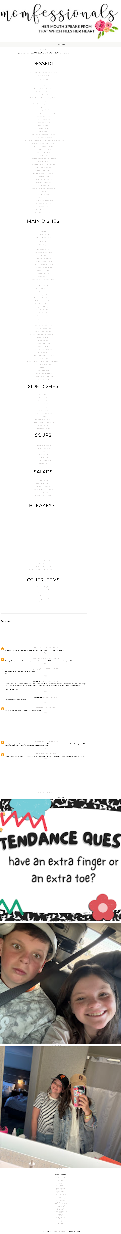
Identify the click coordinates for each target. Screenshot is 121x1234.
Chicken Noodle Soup (43, 328)
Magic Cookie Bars (43, 152)
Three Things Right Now (60, 1211)
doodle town (60, 1218)
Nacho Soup (44, 457)
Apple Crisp (44, 155)
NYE (60, 1197)
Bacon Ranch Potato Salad (43, 489)
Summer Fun (60, 1206)
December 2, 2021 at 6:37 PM (47, 754)
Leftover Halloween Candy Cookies (44, 188)
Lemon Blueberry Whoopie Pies (43, 200)
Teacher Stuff (60, 1208)
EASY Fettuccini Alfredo (43, 301)
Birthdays (60, 1179)
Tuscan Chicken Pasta (43, 288)
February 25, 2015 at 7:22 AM (49, 648)
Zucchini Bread (44, 590)
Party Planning (60, 1200)
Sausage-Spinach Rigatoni (44, 376)
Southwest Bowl (43, 370)
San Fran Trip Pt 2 (60, 1168)
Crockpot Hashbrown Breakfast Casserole (43, 570)
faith (60, 1220)
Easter (60, 1183)
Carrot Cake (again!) (44, 119)
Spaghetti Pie (43, 313)
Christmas (60, 1180)
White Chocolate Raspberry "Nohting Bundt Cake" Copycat (43, 140)
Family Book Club (60, 1188)
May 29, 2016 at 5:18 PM (49, 697)
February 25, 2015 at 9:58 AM (50, 658)
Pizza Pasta (44, 358)
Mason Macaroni (43, 379)
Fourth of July (61, 1191)
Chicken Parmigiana (43, 316)
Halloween (60, 1192)
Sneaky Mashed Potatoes (43, 419)
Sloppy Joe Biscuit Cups (44, 373)
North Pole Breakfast (60, 1199)
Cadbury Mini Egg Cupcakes (43, 209)
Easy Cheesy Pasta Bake (43, 325)
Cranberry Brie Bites (44, 404)
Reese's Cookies (43, 197)
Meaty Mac (43, 367)
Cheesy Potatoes (44, 425)
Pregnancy (60, 1202)
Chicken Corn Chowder (43, 460)
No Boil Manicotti (44, 340)
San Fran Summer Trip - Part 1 (60, 1045)
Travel (60, 1212)
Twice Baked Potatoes (43, 428)
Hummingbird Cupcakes (44, 203)
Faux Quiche (43, 291)
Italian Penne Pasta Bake (43, 331)
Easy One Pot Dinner (43, 310)
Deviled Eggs (43, 602)
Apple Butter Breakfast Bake (44, 567)
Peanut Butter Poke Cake (43, 212)
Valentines (60, 1214)
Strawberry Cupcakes (43, 182)
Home (44, 789)
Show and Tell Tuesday (60, 1203)
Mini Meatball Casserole (43, 304)
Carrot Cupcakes (43, 125)
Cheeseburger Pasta (44, 343)
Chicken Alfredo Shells (43, 364)
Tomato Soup (43, 463)
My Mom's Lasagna (43, 319)
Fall (60, 1186)
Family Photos (60, 1189)
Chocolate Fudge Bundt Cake (44, 179)
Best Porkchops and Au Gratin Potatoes (43, 334)
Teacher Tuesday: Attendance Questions (60, 921)
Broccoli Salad (44, 492)
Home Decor (60, 1195)
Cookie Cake (43, 206)
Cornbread (43, 596)
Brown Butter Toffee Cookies (44, 149)
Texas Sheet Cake (43, 122)
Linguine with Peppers (43, 307)
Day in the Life (60, 1182)
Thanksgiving (60, 1209)
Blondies (44, 191)
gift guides (60, 1221)
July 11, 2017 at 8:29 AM (48, 707)
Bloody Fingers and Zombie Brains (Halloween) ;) (43, 361)
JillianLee (38, 707)
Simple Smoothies (44, 593)
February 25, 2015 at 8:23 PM (49, 681)
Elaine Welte (36, 658)
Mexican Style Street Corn (44, 495)
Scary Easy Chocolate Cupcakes (44, 146)
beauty (60, 1215)
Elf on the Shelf (60, 1185)
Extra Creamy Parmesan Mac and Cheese (44, 398)
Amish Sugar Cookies (43, 167)
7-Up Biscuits (43, 416)
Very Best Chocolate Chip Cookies (43, 143)
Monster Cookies (43, 161)
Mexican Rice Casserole (44, 349)
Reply (45, 653)
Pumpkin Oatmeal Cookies (44, 137)
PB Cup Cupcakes (44, 194)
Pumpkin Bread (44, 176)
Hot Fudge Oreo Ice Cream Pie (43, 173)
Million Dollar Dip (44, 410)
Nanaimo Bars (43, 131)
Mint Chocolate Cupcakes (43, 170)
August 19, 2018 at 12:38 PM (49, 741)
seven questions (60, 1225)
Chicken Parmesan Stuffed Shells (43, 355)
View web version (44, 792)
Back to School (60, 1177)
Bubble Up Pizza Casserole (43, 298)
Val (37, 754)
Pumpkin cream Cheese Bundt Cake (44, 158)
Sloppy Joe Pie (44, 295)
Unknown (36, 648)
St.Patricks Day (60, 1205)
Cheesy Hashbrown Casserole (43, 422)
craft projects (60, 1217)
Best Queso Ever (43, 401)
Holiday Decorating (60, 1194)
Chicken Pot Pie (43, 322)
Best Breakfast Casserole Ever (43, 561)
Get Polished (60, 1231)
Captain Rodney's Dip (43, 407)
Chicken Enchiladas (43, 337)
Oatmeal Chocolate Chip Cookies (43, 164)
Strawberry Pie (43, 185)
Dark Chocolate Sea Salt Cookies (43, 134)
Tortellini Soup (44, 454)
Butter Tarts (43, 128)
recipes (60, 1223)
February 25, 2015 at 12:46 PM (49, 669)
